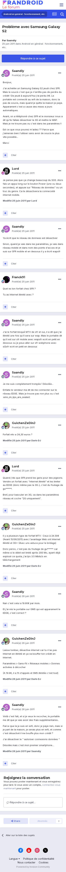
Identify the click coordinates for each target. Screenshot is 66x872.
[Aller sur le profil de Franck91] (6, 279)
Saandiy (11, 40)
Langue (13, 858)
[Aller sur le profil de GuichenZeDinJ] (6, 425)
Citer (13, 155)
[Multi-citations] (5, 155)
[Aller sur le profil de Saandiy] (6, 73)
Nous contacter (26, 862)
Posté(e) (23, 75)
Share (16, 821)
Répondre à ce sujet (33, 58)
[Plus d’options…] (59, 73)
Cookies (43, 862)
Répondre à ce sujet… (22, 802)
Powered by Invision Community (33, 866)
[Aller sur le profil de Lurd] (6, 171)
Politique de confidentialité (38, 858)
